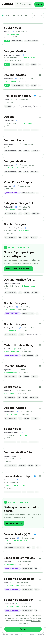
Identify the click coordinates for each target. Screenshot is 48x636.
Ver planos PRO (12, 523)
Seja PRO (39, 4)
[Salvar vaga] (40, 28)
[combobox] (34, 15)
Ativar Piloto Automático (17, 268)
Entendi (23, 629)
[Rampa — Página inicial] (7, 4)
